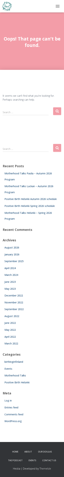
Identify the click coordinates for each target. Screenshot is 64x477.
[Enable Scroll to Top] (57, 469)
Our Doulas (45, 451)
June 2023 (10, 281)
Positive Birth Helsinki (17, 382)
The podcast (15, 460)
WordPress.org (13, 421)
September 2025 (14, 261)
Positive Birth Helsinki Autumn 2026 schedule (30, 199)
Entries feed (11, 407)
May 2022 (10, 329)
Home (15, 451)
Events (8, 368)
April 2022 (10, 336)
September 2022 (14, 309)
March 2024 (11, 275)
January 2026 (11, 254)
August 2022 (11, 316)
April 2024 (10, 268)
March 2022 (11, 343)
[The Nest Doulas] (8, 6)
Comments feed (13, 414)
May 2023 (10, 288)
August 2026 (11, 247)
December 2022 (13, 295)
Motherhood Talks (15, 375)
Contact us (49, 460)
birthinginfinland (13, 361)
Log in (8, 400)
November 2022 (13, 302)
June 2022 (10, 323)
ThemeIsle (45, 468)
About (28, 451)
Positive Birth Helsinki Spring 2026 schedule (29, 206)
